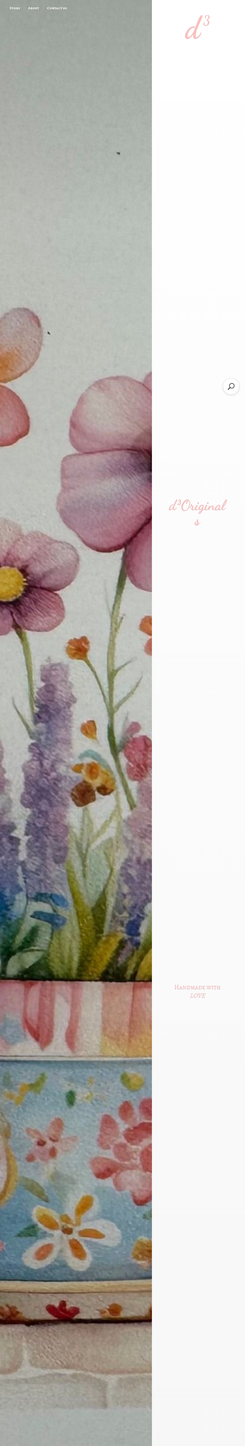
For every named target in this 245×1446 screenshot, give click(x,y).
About (33, 8)
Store (15, 8)
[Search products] (231, 386)
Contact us (57, 8)
